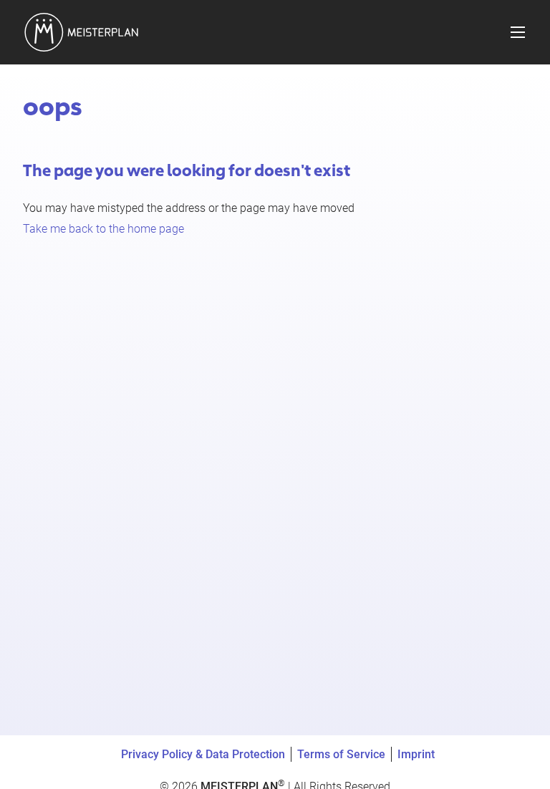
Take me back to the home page (103, 229)
